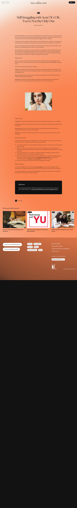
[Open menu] (3, 2)
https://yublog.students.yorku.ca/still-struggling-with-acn (45, 189)
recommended (39, 167)
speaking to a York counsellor (33, 158)
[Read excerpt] (24, 212)
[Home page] (38, 2)
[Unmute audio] (5, 2)
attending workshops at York (43, 157)
